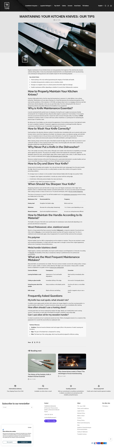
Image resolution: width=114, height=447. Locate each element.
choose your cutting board (57, 267)
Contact (79, 418)
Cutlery (64, 5)
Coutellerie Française (31, 5)
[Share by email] (39, 342)
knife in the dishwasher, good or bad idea (57, 156)
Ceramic (70, 5)
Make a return (80, 415)
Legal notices (80, 411)
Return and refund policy (83, 422)
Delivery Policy (81, 413)
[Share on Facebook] (32, 342)
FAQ (78, 425)
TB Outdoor (85, 5)
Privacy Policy (81, 420)
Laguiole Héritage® (45, 5)
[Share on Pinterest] (37, 342)
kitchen (73, 102)
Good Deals (77, 5)
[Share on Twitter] (35, 342)
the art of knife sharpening (76, 191)
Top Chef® (57, 5)
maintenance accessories (70, 194)
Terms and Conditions (83, 408)
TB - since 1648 (81, 406)
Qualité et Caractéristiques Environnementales (84, 428)
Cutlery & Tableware (82, 431)
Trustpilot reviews (82, 434)
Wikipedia (37, 232)
